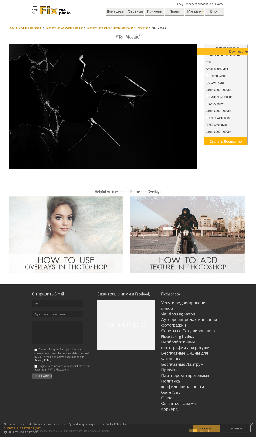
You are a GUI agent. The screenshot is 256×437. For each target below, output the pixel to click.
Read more (128, 424)
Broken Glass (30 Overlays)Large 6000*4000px (218, 82)
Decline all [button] (237, 428)
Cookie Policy (170, 392)
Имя (36, 303)
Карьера (169, 409)
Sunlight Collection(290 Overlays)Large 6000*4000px (219, 103)
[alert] (128, 428)
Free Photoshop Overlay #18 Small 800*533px (223, 61)
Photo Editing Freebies (177, 337)
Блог (214, 11)
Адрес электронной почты (50, 314)
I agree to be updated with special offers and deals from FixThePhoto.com (62, 368)
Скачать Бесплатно (225, 141)
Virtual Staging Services (178, 314)
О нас (166, 398)
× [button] (251, 424)
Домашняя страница (115, 13)
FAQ (180, 4)
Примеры (155, 11)
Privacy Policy (42, 360)
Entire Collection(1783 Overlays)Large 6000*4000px (218, 124)
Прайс (174, 11)
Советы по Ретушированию (188, 331)
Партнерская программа (185, 376)
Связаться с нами (178, 404)
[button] (69, 428)
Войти (219, 4)
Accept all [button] (206, 428)
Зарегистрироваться (199, 4)
